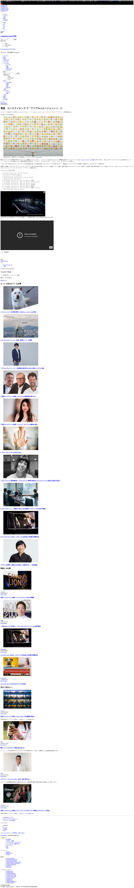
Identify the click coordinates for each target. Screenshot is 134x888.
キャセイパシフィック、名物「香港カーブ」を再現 (17, 340)
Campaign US (4, 6)
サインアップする (9, 820)
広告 (4, 17)
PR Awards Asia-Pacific (11, 860)
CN (4, 26)
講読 (4, 18)
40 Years (8, 854)
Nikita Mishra (4, 623)
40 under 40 (8, 865)
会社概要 (8, 839)
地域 (4, 80)
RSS (7, 846)
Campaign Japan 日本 (11, 874)
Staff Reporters (4, 103)
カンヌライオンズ (7, 264)
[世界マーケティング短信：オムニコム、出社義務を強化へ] (17, 708)
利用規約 (115, 1)
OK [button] (1, 4)
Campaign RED (4, 10)
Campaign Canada (5, 9)
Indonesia (8, 87)
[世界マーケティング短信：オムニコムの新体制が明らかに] (20, 393)
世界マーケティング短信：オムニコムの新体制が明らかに (19, 396)
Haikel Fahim (4, 776)
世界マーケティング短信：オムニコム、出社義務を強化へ (18, 716)
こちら (58, 1)
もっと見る (6, 63)
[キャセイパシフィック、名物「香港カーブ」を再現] (20, 337)
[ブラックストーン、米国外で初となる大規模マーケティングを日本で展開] (20, 505)
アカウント (6, 90)
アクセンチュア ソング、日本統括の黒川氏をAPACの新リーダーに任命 (23, 368)
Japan (7, 83)
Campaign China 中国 (11, 876)
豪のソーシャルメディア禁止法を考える (12, 747)
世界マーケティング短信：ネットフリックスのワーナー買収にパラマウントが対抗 (25, 810)
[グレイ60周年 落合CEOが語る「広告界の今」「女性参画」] (20, 562)
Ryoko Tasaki (4, 594)
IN (4, 27)
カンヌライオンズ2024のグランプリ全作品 (13, 684)
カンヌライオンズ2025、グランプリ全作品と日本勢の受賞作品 (20, 537)
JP (3, 25)
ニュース (5, 55)
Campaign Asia (9, 871)
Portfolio (8, 852)
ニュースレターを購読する (13, 843)
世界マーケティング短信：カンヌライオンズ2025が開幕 (17, 597)
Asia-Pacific (9, 82)
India (7, 86)
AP (4, 24)
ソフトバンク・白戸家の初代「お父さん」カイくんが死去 (19, 312)
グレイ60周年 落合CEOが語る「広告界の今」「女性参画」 (20, 565)
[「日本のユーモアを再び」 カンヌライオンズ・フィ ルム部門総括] (17, 618)
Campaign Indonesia (10, 873)
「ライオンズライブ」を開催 (87, 159)
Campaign (8, 817)
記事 (6, 43)
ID (4, 29)
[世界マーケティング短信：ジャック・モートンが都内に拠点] (20, 421)
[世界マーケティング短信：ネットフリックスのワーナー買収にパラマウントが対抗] (17, 802)
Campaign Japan (4, 260)
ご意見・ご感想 (10, 840)
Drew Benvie (3, 744)
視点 (4, 57)
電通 (4, 266)
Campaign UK (4, 5)
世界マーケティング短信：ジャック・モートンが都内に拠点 (19, 424)
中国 (7, 84)
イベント (5, 61)
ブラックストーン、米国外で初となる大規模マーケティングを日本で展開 (23, 508)
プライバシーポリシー (103, 1)
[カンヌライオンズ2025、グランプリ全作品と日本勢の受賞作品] (20, 534)
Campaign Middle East (11, 881)
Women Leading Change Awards (13, 862)
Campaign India (9, 872)
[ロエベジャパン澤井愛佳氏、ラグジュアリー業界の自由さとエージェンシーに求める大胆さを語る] (20, 477)
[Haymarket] (4, 835)
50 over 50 (8, 867)
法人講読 (5, 20)
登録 (7, 93)
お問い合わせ (21, 832)
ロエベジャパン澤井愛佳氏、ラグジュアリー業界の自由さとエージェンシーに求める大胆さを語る (31, 480)
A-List (6, 46)
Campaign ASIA (4, 7)
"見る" (5, 88)
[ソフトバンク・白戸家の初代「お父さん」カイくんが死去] (20, 309)
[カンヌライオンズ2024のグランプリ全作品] (17, 675)
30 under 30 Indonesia (11, 864)
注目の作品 (8, 45)
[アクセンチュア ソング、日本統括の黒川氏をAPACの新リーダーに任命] (20, 365)
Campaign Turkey (10, 882)
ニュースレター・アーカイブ (13, 842)
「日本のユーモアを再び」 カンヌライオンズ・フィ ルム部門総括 (21, 626)
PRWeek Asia (9, 853)
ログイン (5, 15)
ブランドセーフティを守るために (11, 452)
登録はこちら (4, 280)
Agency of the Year (10, 858)
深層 (4, 58)
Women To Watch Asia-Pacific (13, 863)
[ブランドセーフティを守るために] (20, 449)
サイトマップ (9, 845)
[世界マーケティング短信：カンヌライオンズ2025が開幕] (17, 589)
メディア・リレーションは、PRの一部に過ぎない (15, 779)
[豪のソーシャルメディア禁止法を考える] (17, 739)
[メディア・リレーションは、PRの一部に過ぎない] (17, 771)
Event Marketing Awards (11, 859)
